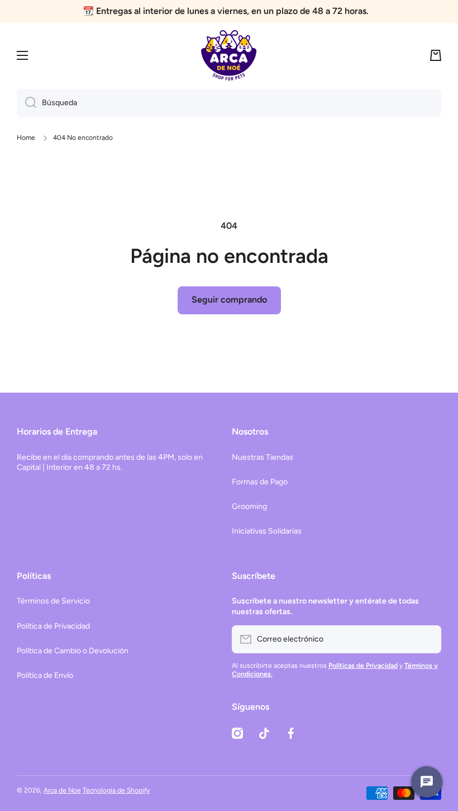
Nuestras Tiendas (262, 457)
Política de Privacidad (53, 626)
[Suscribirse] (427, 639)
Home (26, 138)
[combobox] (229, 103)
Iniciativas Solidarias (267, 531)
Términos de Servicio (53, 601)
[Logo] (229, 55)
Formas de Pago (260, 482)
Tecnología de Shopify (116, 790)
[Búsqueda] (26, 103)
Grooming (249, 506)
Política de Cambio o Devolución (72, 651)
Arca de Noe (62, 790)
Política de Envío (45, 675)
